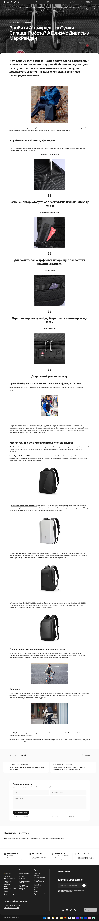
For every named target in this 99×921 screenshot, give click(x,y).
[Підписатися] (84, 885)
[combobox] (75, 2)
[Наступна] (69, 2)
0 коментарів (87, 755)
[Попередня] (30, 2)
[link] (14, 905)
